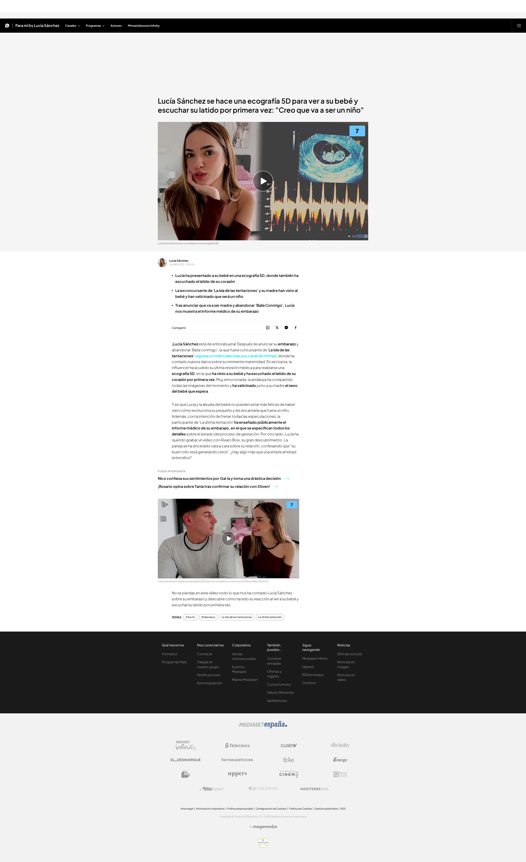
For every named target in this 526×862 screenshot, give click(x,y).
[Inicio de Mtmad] (7, 25)
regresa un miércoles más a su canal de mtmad (235, 355)
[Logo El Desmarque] (186, 760)
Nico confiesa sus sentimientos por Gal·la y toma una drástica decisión (219, 478)
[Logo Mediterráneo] (314, 788)
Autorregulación (209, 683)
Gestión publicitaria (326, 808)
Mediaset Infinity (315, 658)
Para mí (190, 617)
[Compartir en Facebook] (295, 328)
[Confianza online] (263, 846)
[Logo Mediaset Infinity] (186, 745)
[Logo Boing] (288, 760)
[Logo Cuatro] (289, 745)
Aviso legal (187, 808)
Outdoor (309, 682)
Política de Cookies (300, 808)
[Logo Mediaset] (263, 727)
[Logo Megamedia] (265, 826)
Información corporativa (210, 808)
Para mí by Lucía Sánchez (37, 25)
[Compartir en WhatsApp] (267, 328)
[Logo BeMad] (185, 774)
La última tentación (270, 617)
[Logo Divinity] (340, 745)
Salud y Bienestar (280, 692)
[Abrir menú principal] (519, 25)
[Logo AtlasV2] (212, 789)
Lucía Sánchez (178, 260)
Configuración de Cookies (271, 808)
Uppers (308, 666)
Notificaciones (208, 675)
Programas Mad (174, 662)
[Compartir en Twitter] (277, 328)
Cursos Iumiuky (279, 684)
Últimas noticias (349, 654)
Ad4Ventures (277, 700)
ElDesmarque (312, 674)
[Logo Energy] (340, 760)
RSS (343, 808)
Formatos (169, 654)
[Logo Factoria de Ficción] (237, 760)
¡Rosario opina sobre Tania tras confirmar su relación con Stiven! (214, 486)
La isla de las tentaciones (237, 617)
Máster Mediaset (245, 679)
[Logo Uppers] (237, 774)
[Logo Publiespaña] (263, 788)
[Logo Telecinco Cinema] (288, 774)
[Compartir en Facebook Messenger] (286, 328)
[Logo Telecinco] (237, 745)
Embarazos (208, 617)
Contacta (204, 654)
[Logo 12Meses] (340, 774)
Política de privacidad (240, 808)
